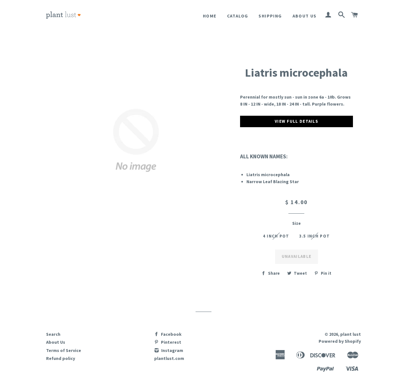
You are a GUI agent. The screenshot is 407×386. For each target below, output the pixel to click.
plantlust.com (169, 358)
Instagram (171, 350)
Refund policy (60, 358)
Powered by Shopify (340, 341)
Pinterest (170, 342)
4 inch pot (276, 236)
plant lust (350, 334)
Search (53, 334)
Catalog (237, 16)
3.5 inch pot (314, 236)
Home (210, 16)
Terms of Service (63, 350)
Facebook (171, 334)
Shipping (270, 16)
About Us (305, 16)
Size (296, 223)
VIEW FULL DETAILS (296, 121)
